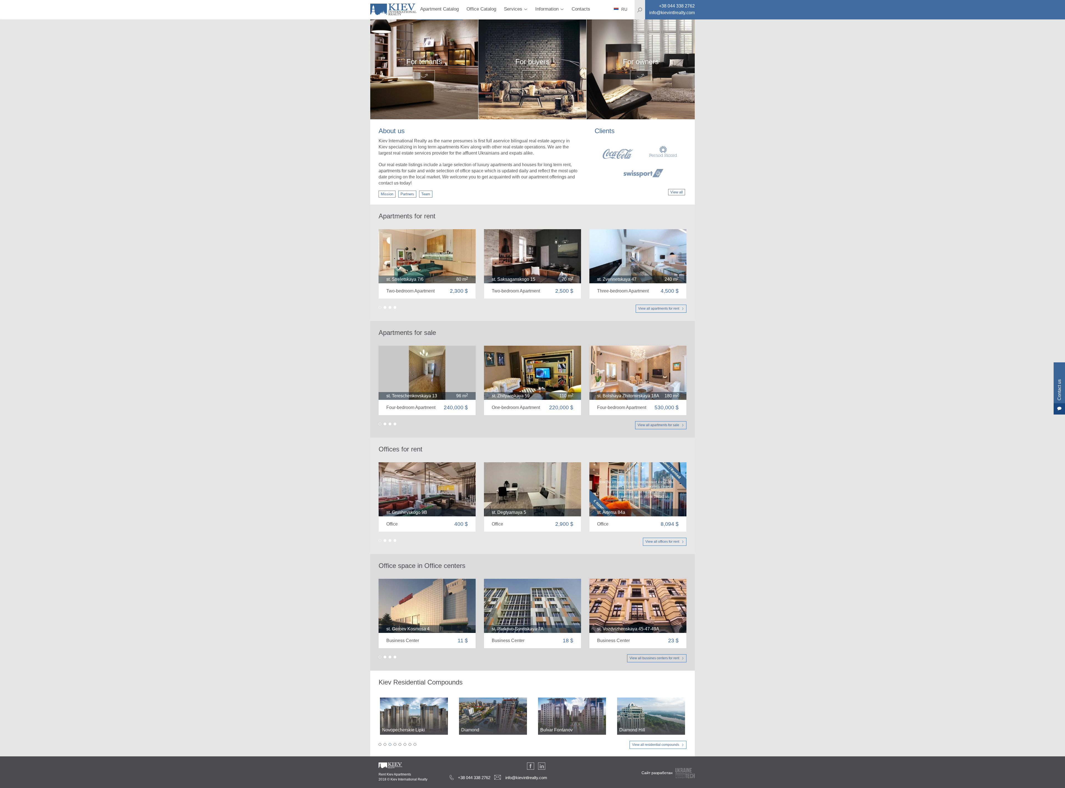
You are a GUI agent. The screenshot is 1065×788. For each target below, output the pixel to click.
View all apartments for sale (658, 425)
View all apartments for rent (658, 308)
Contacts (581, 9)
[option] (640, 161)
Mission (387, 194)
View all (676, 192)
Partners (407, 194)
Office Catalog (481, 9)
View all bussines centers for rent (654, 658)
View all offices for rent (662, 542)
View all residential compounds (655, 745)
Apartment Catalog (439, 9)
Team (425, 194)
